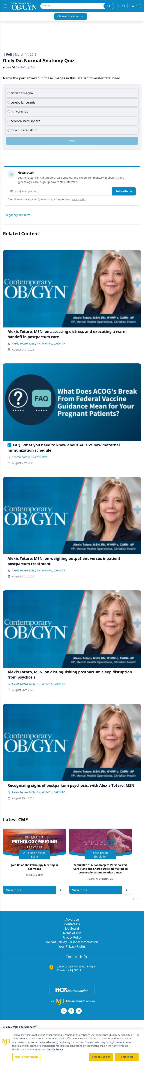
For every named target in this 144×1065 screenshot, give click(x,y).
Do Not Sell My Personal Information (72, 942)
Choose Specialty (68, 16)
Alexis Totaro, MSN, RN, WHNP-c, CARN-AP (38, 343)
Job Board (72, 928)
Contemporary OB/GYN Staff (29, 457)
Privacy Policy (72, 937)
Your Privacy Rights (72, 946)
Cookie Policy (55, 1049)
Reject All (127, 1057)
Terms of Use (72, 933)
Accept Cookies (101, 1057)
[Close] (138, 1035)
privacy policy (78, 199)
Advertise (72, 919)
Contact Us (72, 924)
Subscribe (122, 191)
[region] (72, 1047)
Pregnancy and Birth (17, 215)
